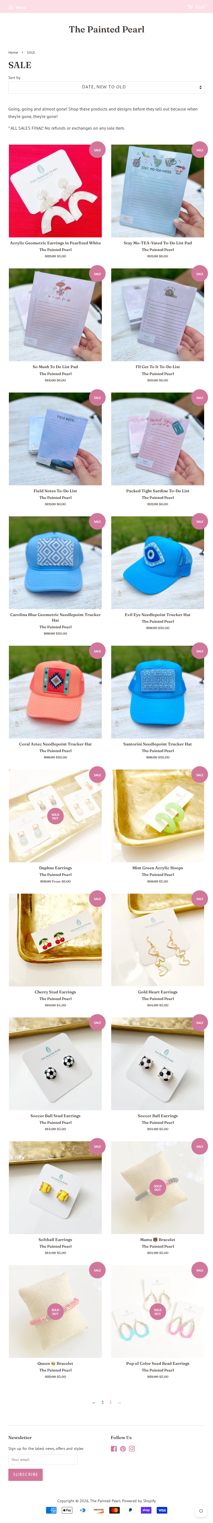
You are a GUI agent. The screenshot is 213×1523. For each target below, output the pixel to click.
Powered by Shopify (139, 1500)
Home (13, 52)
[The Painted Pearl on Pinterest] (123, 1449)
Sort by (14, 77)
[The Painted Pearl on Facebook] (114, 1449)
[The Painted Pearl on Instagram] (132, 1449)
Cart (200, 7)
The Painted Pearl (106, 29)
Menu (20, 7)
